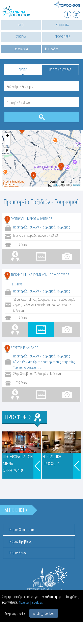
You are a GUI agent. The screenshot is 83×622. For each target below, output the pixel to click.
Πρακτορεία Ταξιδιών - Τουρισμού (34, 227)
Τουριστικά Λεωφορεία (27, 367)
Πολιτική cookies (31, 602)
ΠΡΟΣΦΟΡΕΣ (62, 36)
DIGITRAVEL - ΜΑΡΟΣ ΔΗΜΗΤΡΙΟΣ (31, 218)
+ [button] (7, 135)
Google (76, 184)
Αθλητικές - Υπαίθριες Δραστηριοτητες (37, 361)
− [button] (7, 141)
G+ (79, 12)
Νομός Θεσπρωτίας (21, 529)
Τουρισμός (63, 227)
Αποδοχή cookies (43, 613)
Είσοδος (53, 49)
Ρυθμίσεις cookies (15, 613)
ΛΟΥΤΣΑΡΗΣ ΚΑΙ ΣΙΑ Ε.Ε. (25, 347)
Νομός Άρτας (17, 553)
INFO (21, 24)
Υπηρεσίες (68, 361)
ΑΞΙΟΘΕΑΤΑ (62, 24)
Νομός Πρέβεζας (20, 541)
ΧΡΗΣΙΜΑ (21, 36)
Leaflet (56, 184)
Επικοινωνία (21, 49)
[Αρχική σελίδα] (20, 14)
